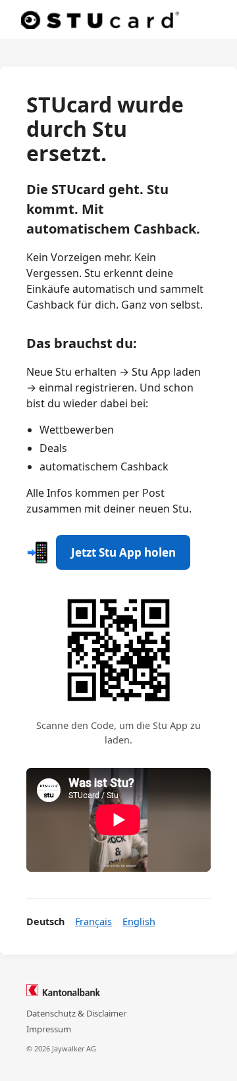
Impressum (48, 1029)
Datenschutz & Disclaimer (76, 1013)
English (138, 921)
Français (93, 921)
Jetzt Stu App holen (123, 552)
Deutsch (45, 921)
